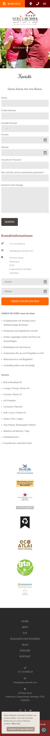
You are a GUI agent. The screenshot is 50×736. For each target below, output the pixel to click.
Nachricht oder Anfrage (12, 185)
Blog (25, 644)
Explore (25, 650)
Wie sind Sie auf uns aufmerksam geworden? (22, 172)
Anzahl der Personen (11, 160)
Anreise (5, 134)
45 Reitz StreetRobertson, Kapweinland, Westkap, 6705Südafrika (25, 696)
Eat (25, 633)
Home (25, 621)
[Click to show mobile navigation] (45, 3)
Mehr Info (16, 724)
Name (4, 98)
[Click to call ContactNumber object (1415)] (37, 3)
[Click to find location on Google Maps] (30, 3)
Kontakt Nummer (9, 123)
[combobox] (4, 128)
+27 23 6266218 (17, 244)
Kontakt (25, 656)
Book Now (14, 4)
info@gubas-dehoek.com (21, 251)
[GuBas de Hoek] (25, 18)
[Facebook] (25, 710)
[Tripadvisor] (30, 710)
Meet (25, 627)
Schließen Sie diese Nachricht (20, 729)
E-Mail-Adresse (8, 110)
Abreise (5, 147)
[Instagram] (20, 710)
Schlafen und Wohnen (25, 639)
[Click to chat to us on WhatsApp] (43, 729)
